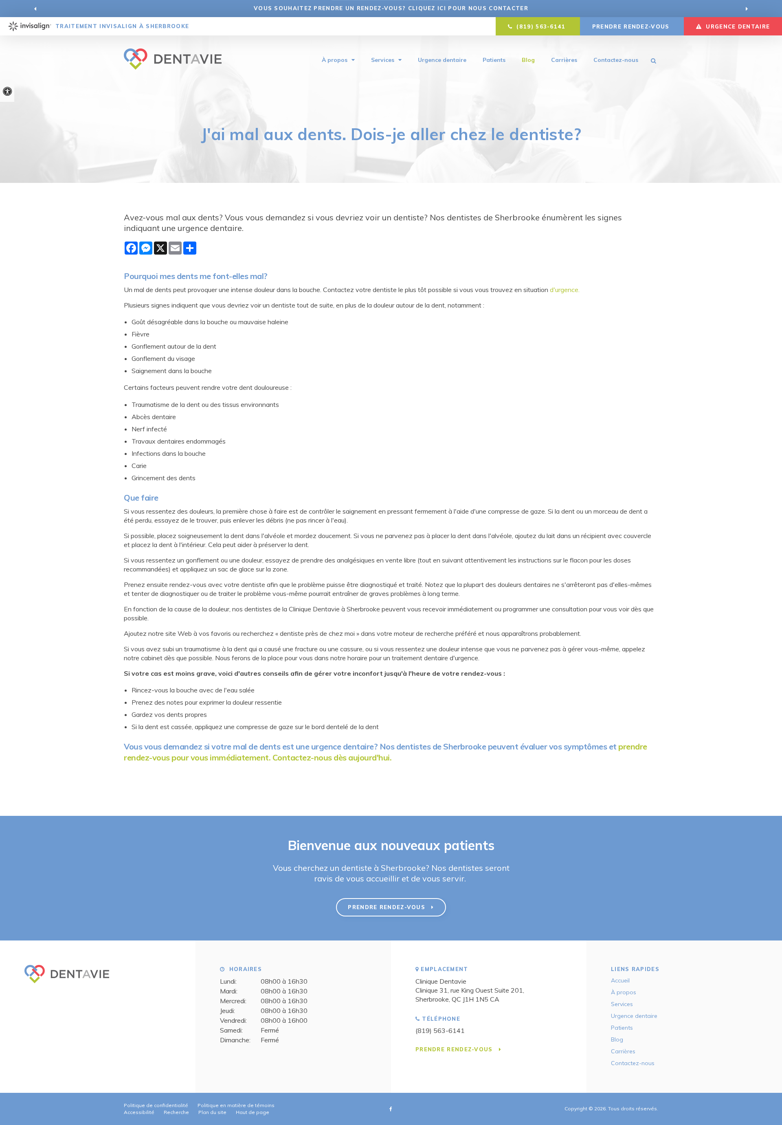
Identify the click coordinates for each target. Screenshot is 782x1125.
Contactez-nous (615, 60)
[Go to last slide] (35, 8)
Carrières (564, 60)
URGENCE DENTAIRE (737, 26)
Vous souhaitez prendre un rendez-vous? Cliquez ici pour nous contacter (391, 8)
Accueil (620, 980)
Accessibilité (139, 1112)
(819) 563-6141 (440, 1030)
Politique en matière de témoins (236, 1105)
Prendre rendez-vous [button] (632, 26)
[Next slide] (746, 8)
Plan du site (212, 1112)
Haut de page (252, 1112)
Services (382, 60)
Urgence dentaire (442, 60)
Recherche (176, 1112)
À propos (334, 60)
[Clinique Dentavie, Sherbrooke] (66, 986)
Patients (494, 60)
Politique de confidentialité (156, 1105)
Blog (528, 60)
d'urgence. (565, 290)
